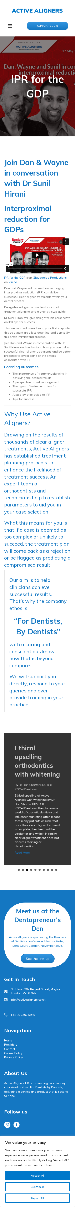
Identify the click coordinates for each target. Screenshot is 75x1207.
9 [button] (52, 870)
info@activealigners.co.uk (28, 999)
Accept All (37, 1175)
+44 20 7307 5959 (23, 1015)
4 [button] (31, 870)
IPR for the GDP (14, 277)
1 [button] (19, 870)
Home (8, 1040)
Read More (22, 852)
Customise (38, 1187)
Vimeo (13, 282)
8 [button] (48, 870)
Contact (9, 1049)
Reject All (37, 1198)
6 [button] (40, 870)
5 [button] (35, 870)
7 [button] (44, 870)
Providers (10, 1044)
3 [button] (27, 870)
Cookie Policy (13, 1053)
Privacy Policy (13, 1057)
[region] (37, 1171)
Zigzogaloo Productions (50, 277)
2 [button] (23, 870)
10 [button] (56, 870)
